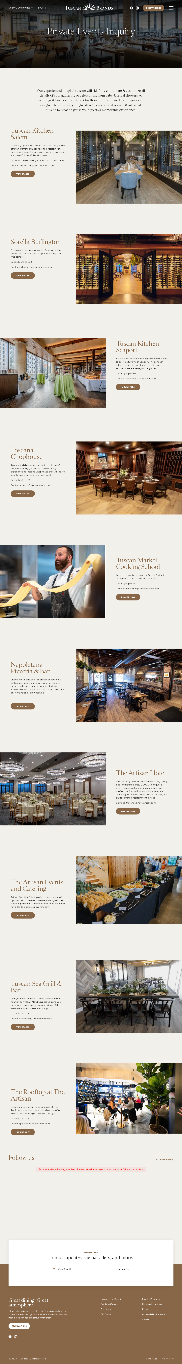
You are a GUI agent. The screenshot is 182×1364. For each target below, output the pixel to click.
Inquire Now (23, 915)
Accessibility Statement (154, 1314)
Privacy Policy (167, 1359)
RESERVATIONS (153, 8)
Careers (146, 1319)
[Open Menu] (169, 7)
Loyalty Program (151, 1299)
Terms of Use (151, 1359)
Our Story (106, 1309)
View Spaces (22, 174)
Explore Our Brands (111, 1299)
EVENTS (42, 8)
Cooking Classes (109, 1304)
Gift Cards (106, 1314)
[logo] (89, 6)
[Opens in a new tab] (131, 8)
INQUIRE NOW (128, 597)
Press (145, 1309)
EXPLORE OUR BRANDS (19, 8)
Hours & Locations (152, 1304)
